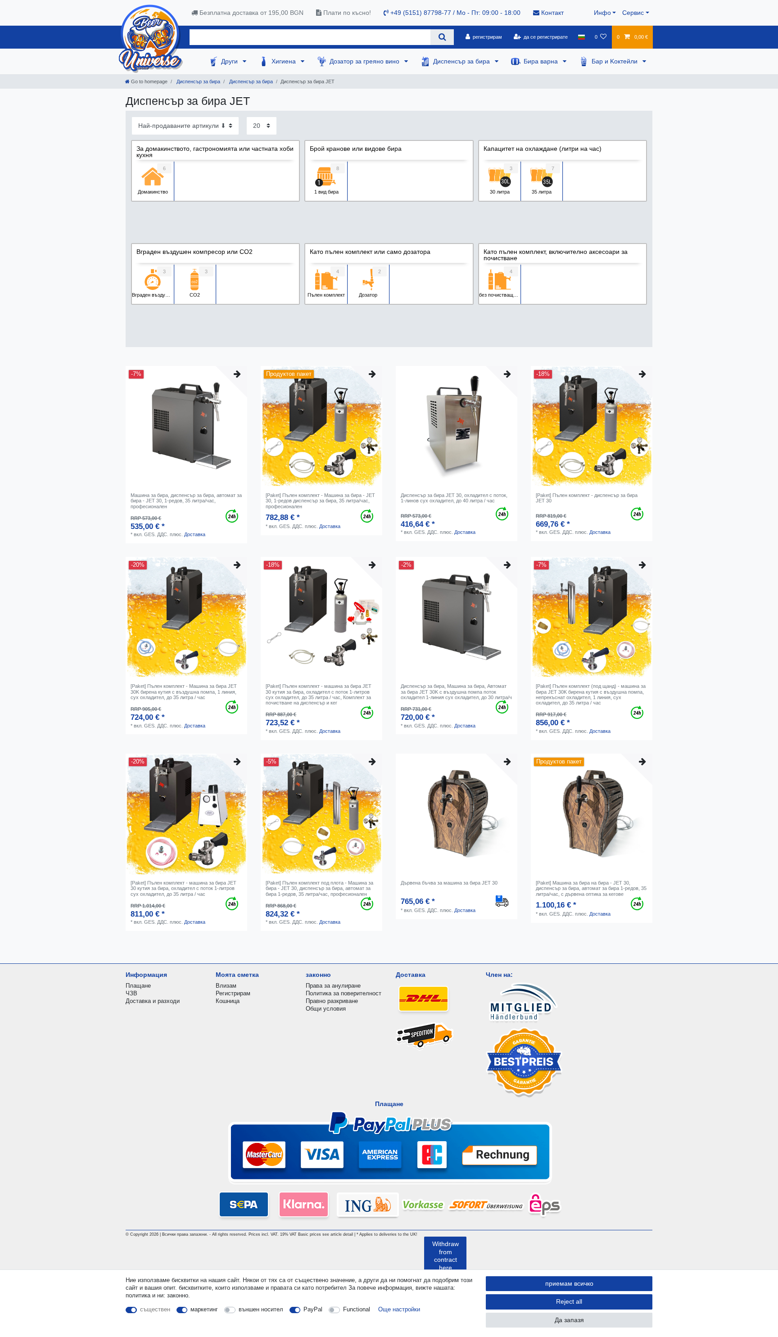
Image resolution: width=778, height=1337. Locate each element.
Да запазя (569, 1319)
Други (230, 61)
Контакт (551, 12)
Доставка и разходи (153, 1001)
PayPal (312, 1309)
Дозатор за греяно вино (365, 61)
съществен (155, 1309)
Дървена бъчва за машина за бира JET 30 (449, 882)
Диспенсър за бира (462, 61)
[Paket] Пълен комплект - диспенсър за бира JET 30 (587, 497)
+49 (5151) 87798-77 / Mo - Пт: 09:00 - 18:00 (454, 12)
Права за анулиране (333, 985)
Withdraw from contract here (445, 1255)
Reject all (569, 1301)
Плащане (138, 985)
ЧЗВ (131, 993)
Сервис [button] (633, 12)
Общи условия (326, 1008)
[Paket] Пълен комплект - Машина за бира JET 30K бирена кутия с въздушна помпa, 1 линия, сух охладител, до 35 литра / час (184, 691)
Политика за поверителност (343, 993)
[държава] (581, 37)
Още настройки (399, 1309)
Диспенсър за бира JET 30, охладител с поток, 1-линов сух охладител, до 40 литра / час (454, 497)
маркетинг (204, 1309)
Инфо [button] (602, 12)
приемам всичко (569, 1283)
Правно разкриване (332, 1001)
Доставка (194, 534)
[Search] (441, 37)
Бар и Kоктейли (615, 61)
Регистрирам (233, 993)
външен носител (261, 1309)
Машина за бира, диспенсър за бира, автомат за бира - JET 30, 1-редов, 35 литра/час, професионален (186, 500)
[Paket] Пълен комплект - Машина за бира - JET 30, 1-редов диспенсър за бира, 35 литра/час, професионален (320, 500)
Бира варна (542, 61)
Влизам (226, 985)
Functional (356, 1309)
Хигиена (284, 61)
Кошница (228, 1001)
